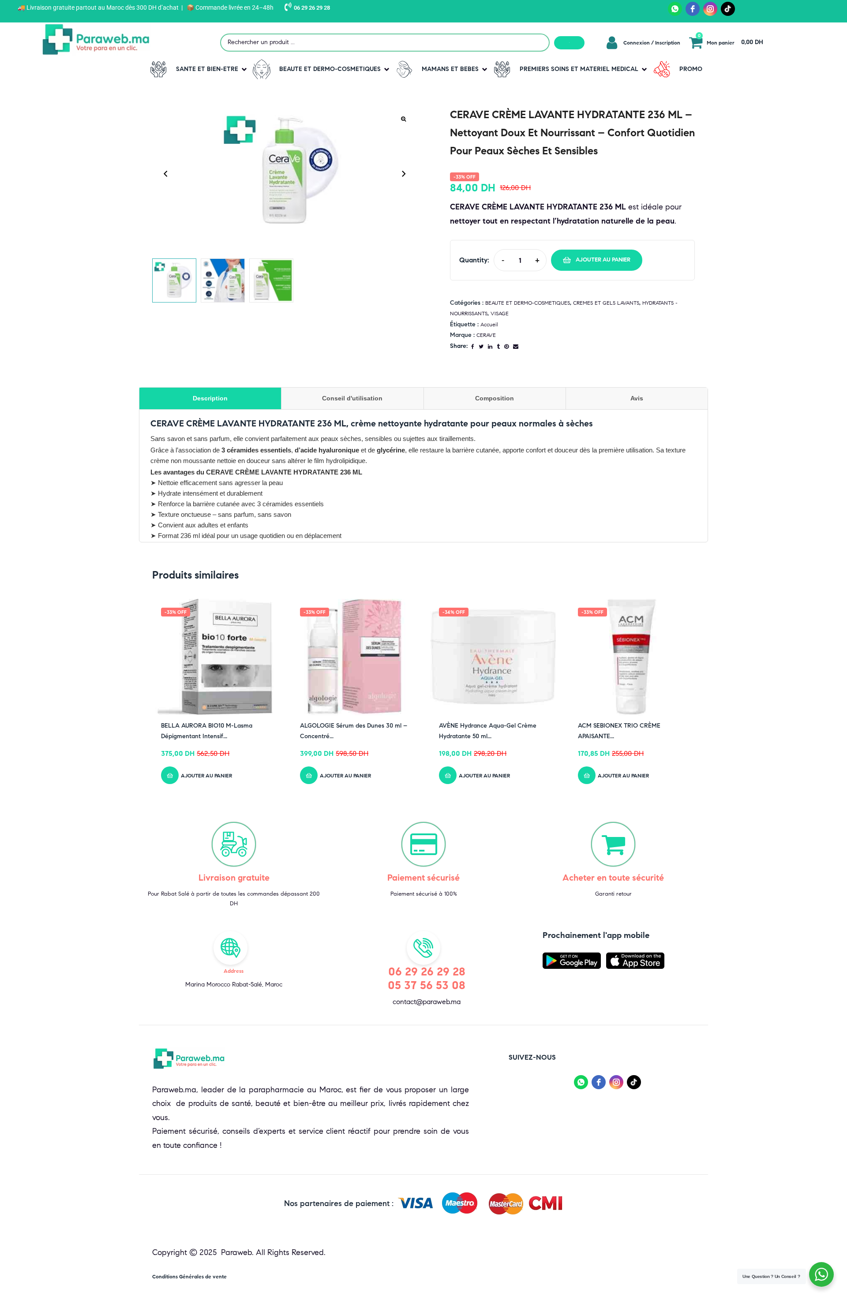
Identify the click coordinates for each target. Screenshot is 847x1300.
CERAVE (486, 335)
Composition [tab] (494, 398)
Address (234, 971)
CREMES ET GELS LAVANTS (606, 302)
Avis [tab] (636, 398)
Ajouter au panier (603, 259)
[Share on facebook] (472, 346)
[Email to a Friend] (516, 346)
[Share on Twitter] (481, 346)
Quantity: (474, 260)
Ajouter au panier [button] (206, 775)
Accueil (489, 324)
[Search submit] (569, 42)
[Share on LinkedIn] (490, 346)
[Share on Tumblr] (498, 346)
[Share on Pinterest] (506, 346)
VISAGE (500, 313)
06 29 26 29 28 (312, 7)
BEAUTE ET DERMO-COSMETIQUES (527, 302)
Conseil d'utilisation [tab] (352, 398)
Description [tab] (210, 398)
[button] (196, 69)
